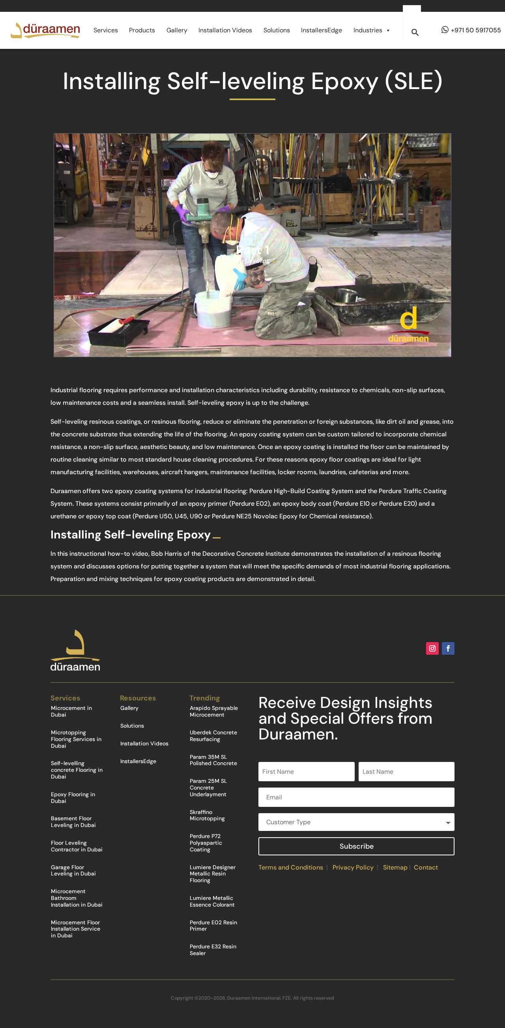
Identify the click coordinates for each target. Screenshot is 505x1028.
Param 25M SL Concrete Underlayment (208, 788)
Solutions (277, 30)
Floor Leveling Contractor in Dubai (77, 846)
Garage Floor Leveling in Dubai (73, 870)
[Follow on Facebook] (448, 648)
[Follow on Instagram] (432, 648)
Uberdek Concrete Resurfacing (213, 736)
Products (142, 30)
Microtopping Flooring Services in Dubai (76, 739)
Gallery (176, 30)
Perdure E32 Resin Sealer (213, 950)
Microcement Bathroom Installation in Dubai (77, 898)
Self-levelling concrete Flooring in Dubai (77, 770)
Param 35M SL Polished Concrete (213, 760)
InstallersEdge (321, 30)
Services (106, 30)
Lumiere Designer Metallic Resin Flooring (213, 874)
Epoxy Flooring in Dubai (73, 798)
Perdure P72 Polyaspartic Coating (206, 843)
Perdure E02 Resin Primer (213, 926)
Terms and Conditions (290, 867)
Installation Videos (225, 30)
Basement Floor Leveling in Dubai (73, 822)
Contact (426, 867)
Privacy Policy (353, 867)
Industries (368, 30)
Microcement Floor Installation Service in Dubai (75, 929)
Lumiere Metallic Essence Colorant (212, 901)
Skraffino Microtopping (207, 815)
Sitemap (395, 867)
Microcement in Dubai (71, 711)
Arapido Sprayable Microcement (214, 711)
